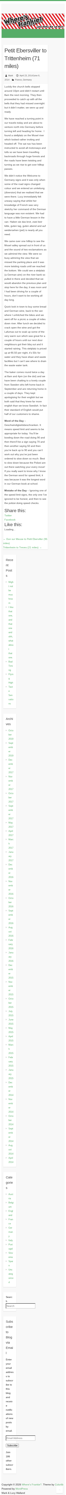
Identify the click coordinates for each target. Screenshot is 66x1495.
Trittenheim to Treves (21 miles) (22, 547)
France (18, 80)
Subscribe (12, 1445)
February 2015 (10, 1061)
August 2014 (10, 1149)
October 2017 (10, 797)
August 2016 (10, 931)
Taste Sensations (10, 695)
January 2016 (10, 956)
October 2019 (10, 734)
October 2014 (10, 1120)
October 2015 (10, 1002)
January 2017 (10, 856)
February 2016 (10, 944)
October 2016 (10, 902)
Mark (10, 75)
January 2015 (10, 1074)
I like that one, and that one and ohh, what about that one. (10, 632)
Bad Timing (10, 665)
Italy (10, 1240)
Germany (27, 80)
